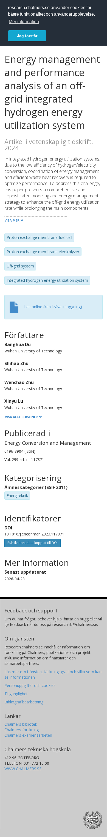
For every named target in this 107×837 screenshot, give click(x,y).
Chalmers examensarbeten (28, 735)
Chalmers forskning (21, 729)
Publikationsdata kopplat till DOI (32, 542)
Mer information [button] (24, 21)
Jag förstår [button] (27, 36)
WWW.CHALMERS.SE (22, 768)
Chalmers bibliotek (20, 724)
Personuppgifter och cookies (29, 685)
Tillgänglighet (16, 693)
